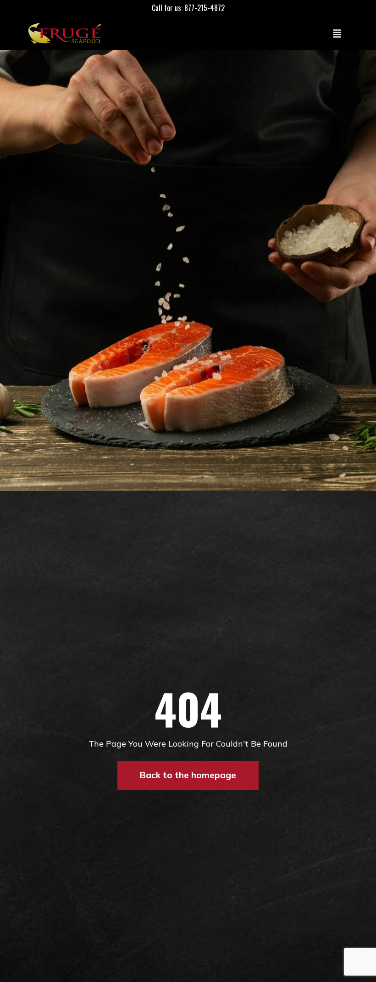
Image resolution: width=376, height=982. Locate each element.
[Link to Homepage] (66, 33)
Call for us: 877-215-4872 (188, 7)
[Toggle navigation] (337, 33)
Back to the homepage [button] (188, 775)
